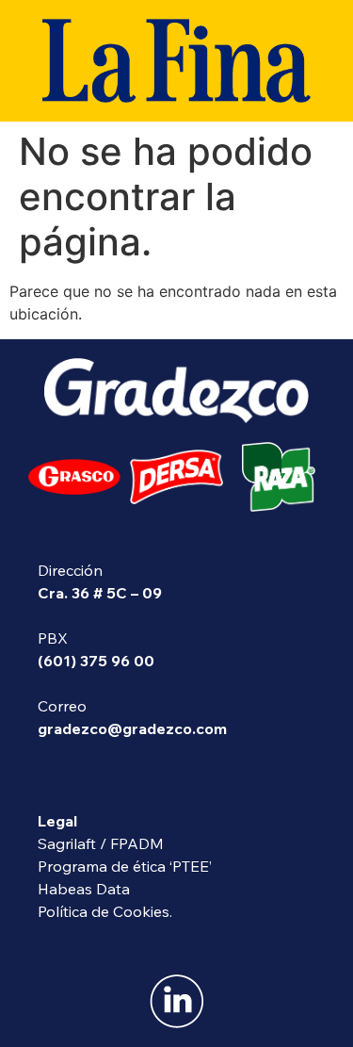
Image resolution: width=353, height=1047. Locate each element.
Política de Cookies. (105, 911)
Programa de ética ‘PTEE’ (125, 866)
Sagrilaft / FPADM (101, 843)
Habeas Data (84, 888)
